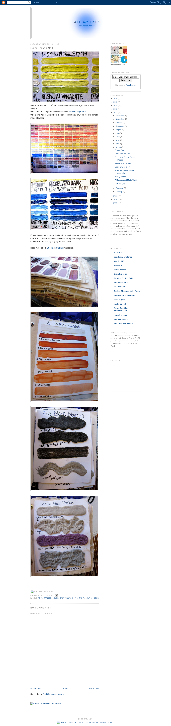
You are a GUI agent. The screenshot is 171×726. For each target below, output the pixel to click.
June (118, 137)
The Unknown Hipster (123, 324)
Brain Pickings (120, 274)
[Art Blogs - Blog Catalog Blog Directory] (85, 722)
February (120, 188)
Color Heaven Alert (41, 48)
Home (65, 688)
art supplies (44, 598)
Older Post (94, 688)
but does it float (121, 283)
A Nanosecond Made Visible (126, 180)
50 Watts (118, 253)
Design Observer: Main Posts (127, 291)
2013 (115, 109)
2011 (115, 196)
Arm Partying (120, 184)
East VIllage (66, 598)
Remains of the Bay (123, 163)
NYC (76, 598)
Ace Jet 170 (119, 261)
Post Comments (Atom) (53, 694)
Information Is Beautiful (124, 295)
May (118, 140)
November (120, 119)
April (118, 144)
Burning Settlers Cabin (124, 278)
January (119, 192)
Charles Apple (120, 287)
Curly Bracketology (122, 167)
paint (81, 598)
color (55, 598)
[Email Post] (55, 595)
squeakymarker (120, 315)
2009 (115, 203)
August (119, 130)
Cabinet (59, 248)
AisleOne (118, 265)
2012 (115, 113)
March (118, 147)
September (120, 126)
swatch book (92, 598)
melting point (120, 304)
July (117, 133)
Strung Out (119, 150)
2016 (115, 99)
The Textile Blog (121, 319)
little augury (119, 300)
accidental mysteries (123, 257)
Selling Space (120, 177)
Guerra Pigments (77, 112)
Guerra (50, 248)
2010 (115, 199)
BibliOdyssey (120, 270)
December (120, 116)
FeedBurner (131, 85)
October (119, 123)
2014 (115, 106)
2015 (115, 102)
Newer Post (35, 688)
